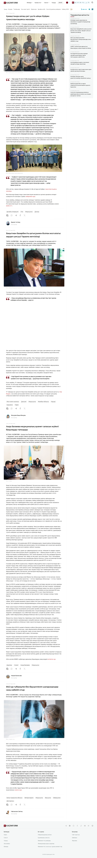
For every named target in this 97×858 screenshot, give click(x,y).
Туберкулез (56, 798)
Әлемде (6, 846)
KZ (73, 2)
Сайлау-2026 (65, 9)
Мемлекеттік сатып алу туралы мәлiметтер (50, 846)
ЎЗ (88, 2)
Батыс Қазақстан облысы (14, 798)
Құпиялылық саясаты (43, 837)
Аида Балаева (25, 665)
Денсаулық (10, 801)
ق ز (86, 2)
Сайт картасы (76, 834)
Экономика (7, 843)
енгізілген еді (51, 659)
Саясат (6, 837)
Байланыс (74, 837)
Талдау (54, 2)
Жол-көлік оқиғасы (13, 401)
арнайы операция (12, 211)
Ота (22, 211)
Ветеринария (29, 798)
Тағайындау (16, 9)
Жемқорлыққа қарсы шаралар (46, 843)
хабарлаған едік (30, 196)
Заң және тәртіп (25, 9)
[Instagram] (7, 215)
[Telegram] (16, 215)
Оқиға (5, 834)
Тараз (16, 405)
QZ (75, 2)
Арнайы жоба (41, 9)
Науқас (53, 401)
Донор (37, 211)
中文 (83, 2)
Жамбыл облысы (43, 401)
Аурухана (10, 405)
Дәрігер (9, 665)
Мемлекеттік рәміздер (44, 840)
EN (80, 2)
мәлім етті (9, 206)
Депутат (23, 401)
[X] (24, 215)
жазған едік (18, 790)
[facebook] (77, 826)
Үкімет (16, 665)
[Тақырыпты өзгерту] (68, 2)
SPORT (60, 2)
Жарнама (74, 840)
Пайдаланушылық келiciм (44, 834)
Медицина (28, 211)
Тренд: (5, 9)
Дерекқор (34, 9)
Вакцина (48, 798)
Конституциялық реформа (53, 9)
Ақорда (10, 9)
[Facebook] (20, 215)
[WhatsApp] (11, 215)
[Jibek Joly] (84, 9)
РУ (78, 2)
